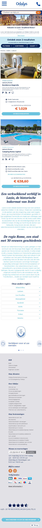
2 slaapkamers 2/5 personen (16, 102)
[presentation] (3, 66)
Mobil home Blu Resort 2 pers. (16, 166)
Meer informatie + (16, 486)
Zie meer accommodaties (16, 174)
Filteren (6, 46)
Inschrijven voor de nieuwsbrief (21, 520)
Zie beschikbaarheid (21, 114)
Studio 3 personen (13, 99)
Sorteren (19, 46)
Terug (36, 525)
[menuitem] (21, 363)
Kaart (32, 46)
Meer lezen (21, 35)
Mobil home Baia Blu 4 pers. (16, 169)
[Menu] (4, 4)
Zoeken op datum (11, 12)
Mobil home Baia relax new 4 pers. (18, 171)
